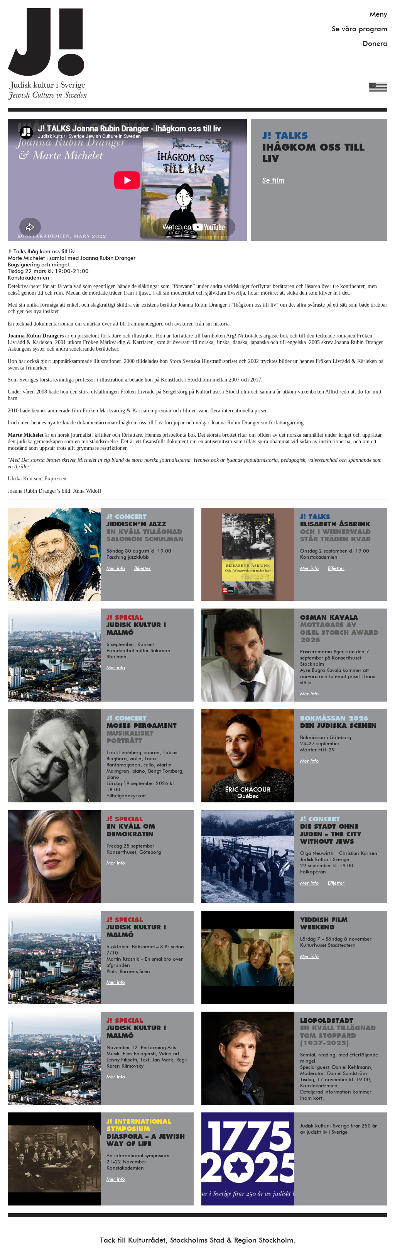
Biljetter (142, 568)
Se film (273, 180)
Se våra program (359, 29)
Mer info (115, 568)
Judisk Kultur (47, 54)
